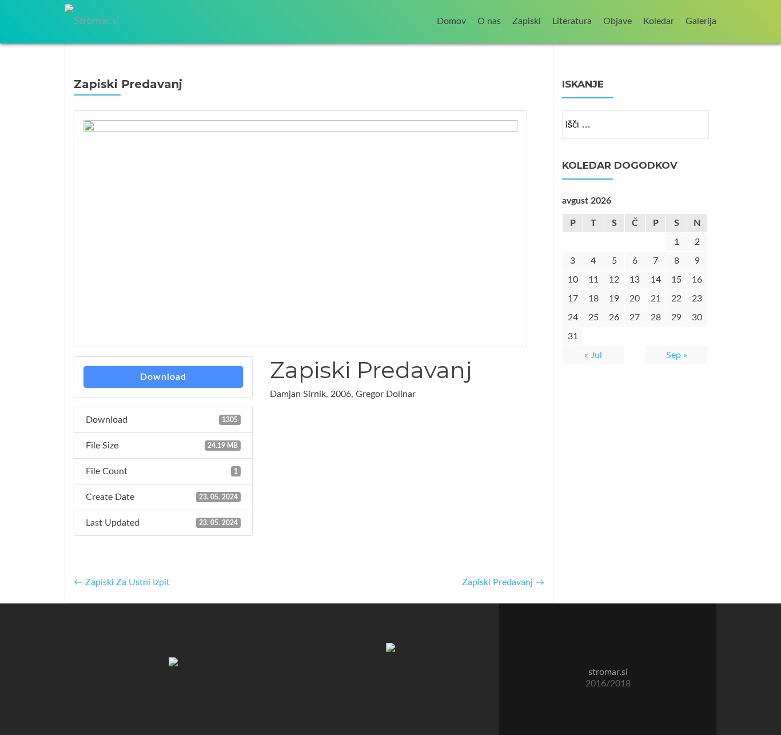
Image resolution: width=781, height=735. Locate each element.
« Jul (593, 355)
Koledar (658, 21)
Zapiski (526, 21)
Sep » (676, 355)
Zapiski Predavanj (503, 582)
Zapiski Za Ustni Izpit (122, 582)
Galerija (701, 21)
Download (163, 377)
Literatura (572, 21)
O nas (489, 21)
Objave (617, 21)
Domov (451, 21)
